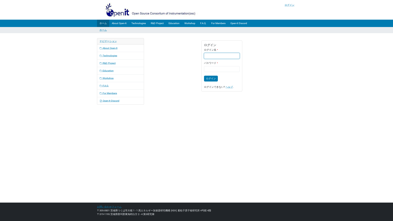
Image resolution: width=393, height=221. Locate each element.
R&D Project (157, 23)
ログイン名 (210, 49)
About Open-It (119, 23)
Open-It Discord (238, 23)
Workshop (189, 23)
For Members (218, 23)
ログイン (289, 5)
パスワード (210, 63)
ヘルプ (229, 86)
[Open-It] (147, 9)
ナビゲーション (108, 41)
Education (174, 23)
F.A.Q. (203, 23)
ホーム (103, 23)
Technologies (138, 23)
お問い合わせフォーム (109, 206)
